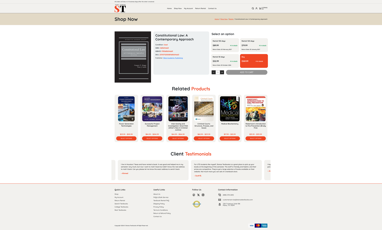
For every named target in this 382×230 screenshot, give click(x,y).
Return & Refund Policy (162, 213)
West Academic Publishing (173, 58)
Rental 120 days (248, 41)
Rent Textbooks (120, 210)
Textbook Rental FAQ (161, 200)
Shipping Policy (159, 204)
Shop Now (178, 8)
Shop (116, 194)
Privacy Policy (158, 207)
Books (231, 19)
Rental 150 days (219, 41)
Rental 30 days (219, 57)
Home (169, 8)
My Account (188, 8)
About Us (156, 194)
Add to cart (246, 72)
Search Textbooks (121, 204)
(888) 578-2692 (228, 195)
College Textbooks (121, 207)
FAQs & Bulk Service (160, 197)
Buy (243, 57)
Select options (126, 138)
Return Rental (200, 8)
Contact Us (212, 8)
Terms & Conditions (160, 210)
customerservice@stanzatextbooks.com (238, 199)
